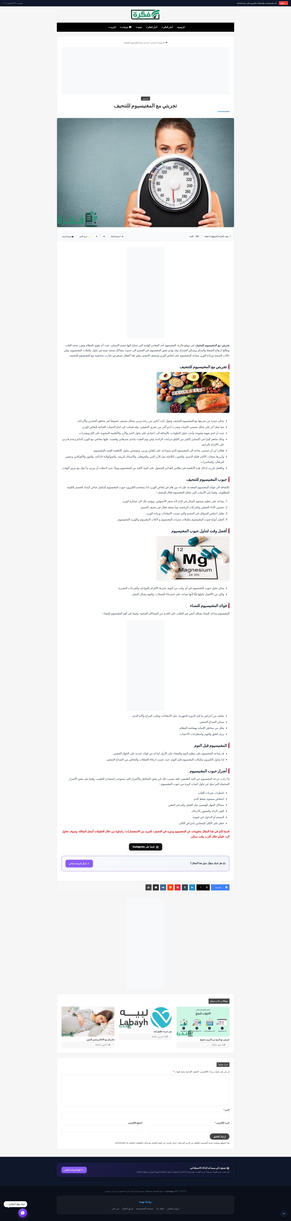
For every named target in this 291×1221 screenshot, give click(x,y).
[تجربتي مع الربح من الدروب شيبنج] (203, 1022)
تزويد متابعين (173, 1208)
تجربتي (153, 42)
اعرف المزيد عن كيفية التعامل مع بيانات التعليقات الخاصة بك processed (146, 1143)
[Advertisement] (145, 71)
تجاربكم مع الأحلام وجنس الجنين (100, 1039)
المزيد (113, 27)
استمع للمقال (117, 236)
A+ (104, 236)
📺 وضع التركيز (68, 236)
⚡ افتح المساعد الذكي (74, 1169)
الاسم (226, 1110)
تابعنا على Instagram (146, 847)
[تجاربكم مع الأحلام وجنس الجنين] (88, 1022)
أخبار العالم (168, 27)
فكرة (181, 345)
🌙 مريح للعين (84, 236)
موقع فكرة (169, 1191)
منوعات (125, 27)
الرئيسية (181, 27)
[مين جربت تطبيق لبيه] (145, 1017)
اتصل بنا (160, 1208)
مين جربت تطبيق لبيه (163, 1031)
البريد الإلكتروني (222, 1123)
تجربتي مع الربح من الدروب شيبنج (214, 1039)
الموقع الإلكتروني (135, 1123)
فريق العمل (127, 1208)
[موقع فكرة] (145, 14)
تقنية (140, 27)
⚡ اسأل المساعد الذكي (79, 863)
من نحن (115, 1208)
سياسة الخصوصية (144, 1208)
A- (96, 236)
